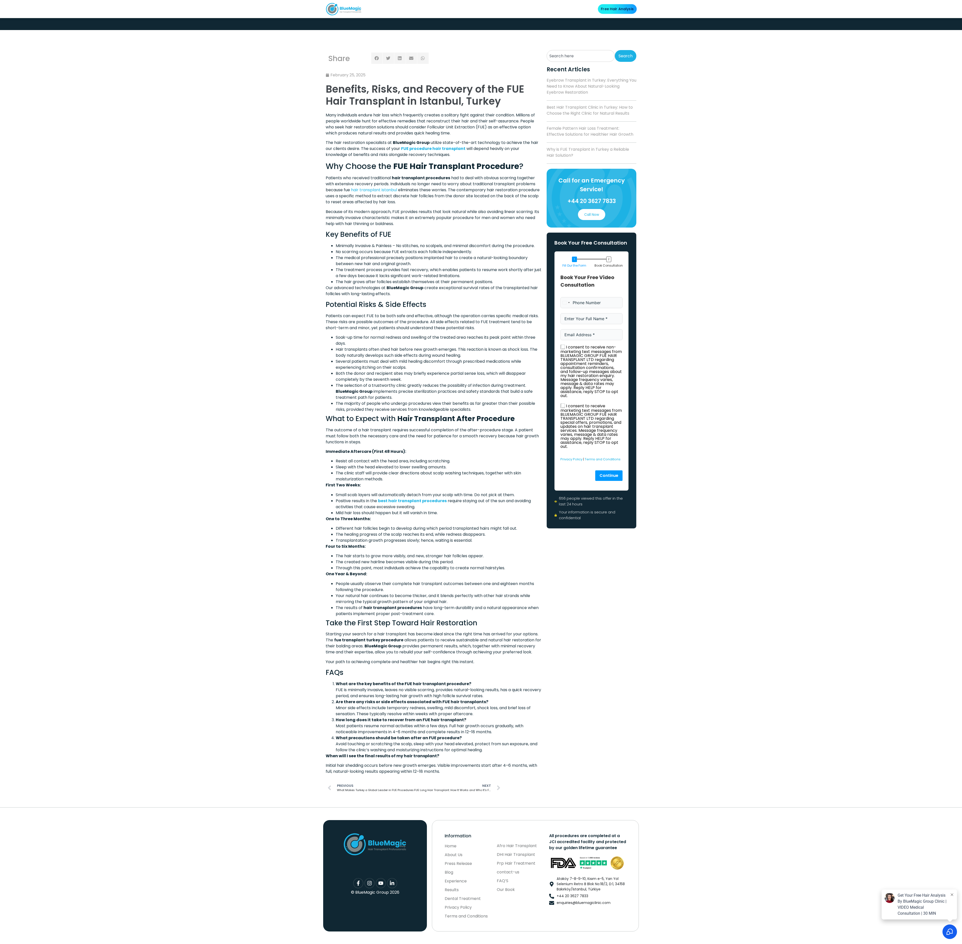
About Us (404, 9)
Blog (548, 9)
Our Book (506, 889)
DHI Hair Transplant (516, 854)
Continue (608, 475)
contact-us (508, 872)
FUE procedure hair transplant (433, 148)
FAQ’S (502, 880)
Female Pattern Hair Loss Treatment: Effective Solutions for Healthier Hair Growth (590, 131)
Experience (456, 881)
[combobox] (581, 56)
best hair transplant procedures (412, 501)
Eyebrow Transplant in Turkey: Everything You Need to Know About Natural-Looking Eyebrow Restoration (591, 86)
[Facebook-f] (358, 883)
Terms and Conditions (603, 459)
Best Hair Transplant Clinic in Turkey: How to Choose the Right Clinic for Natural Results (590, 110)
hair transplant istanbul (374, 190)
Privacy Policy (571, 459)
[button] (377, 58)
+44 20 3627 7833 (591, 201)
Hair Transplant (434, 9)
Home (450, 846)
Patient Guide (523, 9)
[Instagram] (370, 883)
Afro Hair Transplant (517, 845)
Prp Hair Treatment (516, 863)
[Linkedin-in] (392, 883)
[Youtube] (381, 883)
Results (496, 9)
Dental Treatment (471, 9)
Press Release (458, 863)
